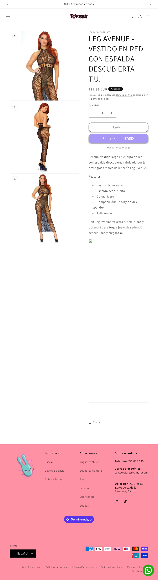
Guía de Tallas (53, 479)
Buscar (49, 462)
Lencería (85, 488)
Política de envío (139, 571)
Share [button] (96, 422)
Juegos (84, 505)
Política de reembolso (112, 567)
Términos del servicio (137, 567)
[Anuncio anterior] (7, 4)
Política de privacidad (57, 567)
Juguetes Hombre (91, 470)
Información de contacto (84, 567)
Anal (82, 479)
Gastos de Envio (55, 470)
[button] (8, 16)
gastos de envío (124, 94)
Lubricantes (87, 496)
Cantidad (94, 105)
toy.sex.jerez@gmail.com (131, 472)
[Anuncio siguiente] (150, 4)
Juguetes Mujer (89, 462)
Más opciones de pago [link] (118, 147)
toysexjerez (36, 567)
